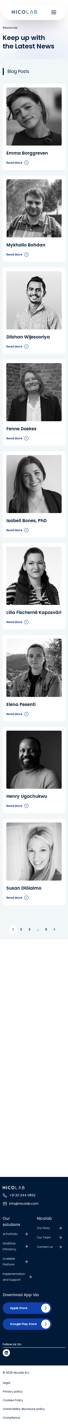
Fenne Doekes (21, 429)
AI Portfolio (10, 1234)
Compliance (11, 1418)
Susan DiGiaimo (23, 888)
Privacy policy (12, 1391)
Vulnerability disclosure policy (24, 1409)
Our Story (43, 1228)
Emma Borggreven (27, 153)
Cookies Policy (13, 1400)
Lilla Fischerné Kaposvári (33, 612)
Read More (14, 163)
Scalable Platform (9, 1262)
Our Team (44, 1237)
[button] (17, 1308)
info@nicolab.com (23, 1203)
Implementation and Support (14, 1277)
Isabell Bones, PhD (26, 521)
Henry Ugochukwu (26, 796)
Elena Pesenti (21, 704)
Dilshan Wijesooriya (28, 337)
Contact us (45, 1247)
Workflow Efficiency (9, 1246)
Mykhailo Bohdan (25, 245)
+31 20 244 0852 (22, 1195)
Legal (6, 1383)
